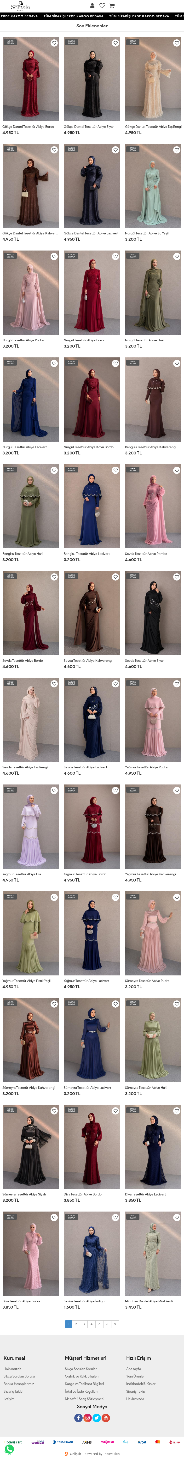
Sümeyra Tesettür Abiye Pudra (147, 981)
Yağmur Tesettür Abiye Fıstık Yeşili (26, 981)
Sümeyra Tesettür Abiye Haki (146, 1088)
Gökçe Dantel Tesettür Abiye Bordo (28, 127)
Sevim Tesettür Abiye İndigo (84, 1301)
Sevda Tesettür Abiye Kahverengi (88, 661)
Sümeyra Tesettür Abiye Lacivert (87, 1088)
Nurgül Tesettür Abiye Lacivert (24, 447)
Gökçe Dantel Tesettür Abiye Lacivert (91, 233)
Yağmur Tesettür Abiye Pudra (146, 767)
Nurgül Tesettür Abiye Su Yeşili (147, 233)
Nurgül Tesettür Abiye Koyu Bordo (89, 447)
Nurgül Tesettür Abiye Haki (144, 340)
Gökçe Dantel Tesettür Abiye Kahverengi (30, 233)
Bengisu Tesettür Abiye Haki (22, 554)
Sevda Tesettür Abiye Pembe (146, 554)
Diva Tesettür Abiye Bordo (83, 1194)
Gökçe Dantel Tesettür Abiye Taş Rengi (153, 127)
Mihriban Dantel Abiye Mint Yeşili (149, 1301)
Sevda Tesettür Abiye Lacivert (85, 767)
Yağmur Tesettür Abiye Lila (21, 874)
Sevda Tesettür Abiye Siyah (145, 661)
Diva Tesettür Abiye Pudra (21, 1301)
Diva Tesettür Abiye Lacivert (145, 1194)
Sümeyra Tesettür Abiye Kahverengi (28, 1088)
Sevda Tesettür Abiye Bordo (22, 661)
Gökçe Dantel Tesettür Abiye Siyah (89, 127)
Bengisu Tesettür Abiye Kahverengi (150, 447)
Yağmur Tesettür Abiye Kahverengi (150, 874)
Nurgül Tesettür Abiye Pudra (23, 340)
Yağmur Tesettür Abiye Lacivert (86, 981)
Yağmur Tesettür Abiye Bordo (85, 874)
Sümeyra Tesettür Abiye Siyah (24, 1194)
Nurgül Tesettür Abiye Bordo (84, 340)
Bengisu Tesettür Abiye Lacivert (87, 554)
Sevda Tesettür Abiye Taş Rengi (25, 767)
